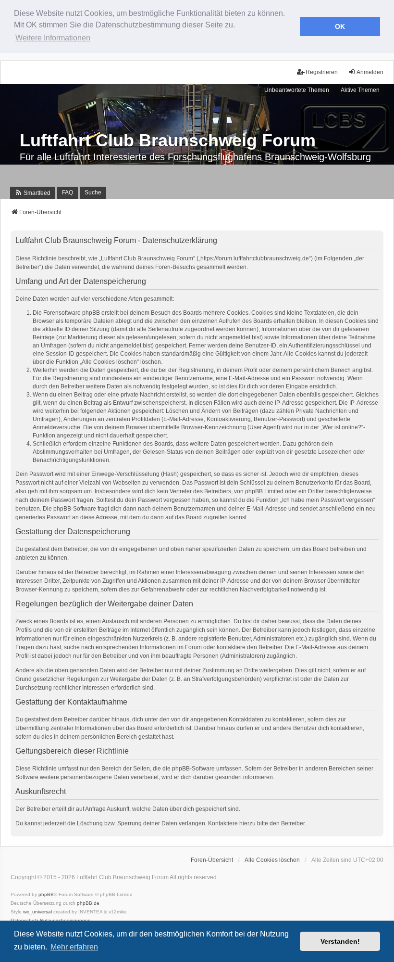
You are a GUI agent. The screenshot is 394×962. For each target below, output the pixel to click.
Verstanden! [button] (340, 941)
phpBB (46, 894)
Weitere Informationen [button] (52, 38)
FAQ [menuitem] (67, 192)
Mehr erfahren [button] (74, 947)
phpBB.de (88, 903)
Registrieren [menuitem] (322, 72)
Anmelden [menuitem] (370, 72)
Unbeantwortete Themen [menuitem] (296, 90)
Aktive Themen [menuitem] (360, 90)
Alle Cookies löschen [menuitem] (272, 860)
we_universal (37, 911)
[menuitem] (32, 193)
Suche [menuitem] (93, 192)
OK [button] (340, 26)
